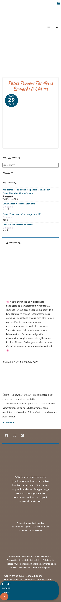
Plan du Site (24, 568)
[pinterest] (22, 435)
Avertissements (43, 557)
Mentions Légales (41, 568)
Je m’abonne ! (9, 422)
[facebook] (7, 435)
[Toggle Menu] (49, 27)
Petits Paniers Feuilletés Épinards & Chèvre (30, 86)
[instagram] (15, 435)
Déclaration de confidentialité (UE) (23, 560)
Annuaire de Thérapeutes (21, 557)
